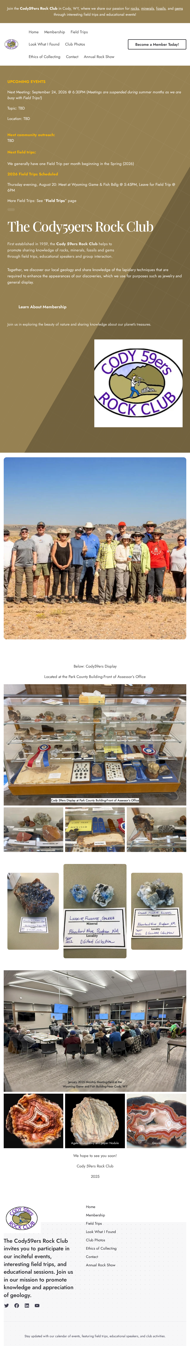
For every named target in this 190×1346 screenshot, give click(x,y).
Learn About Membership (42, 307)
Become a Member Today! (157, 44)
